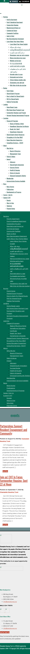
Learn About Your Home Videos (15, 41)
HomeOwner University (16, 132)
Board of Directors (15, 151)
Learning (5, 118)
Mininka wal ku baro (15, 61)
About (5, 145)
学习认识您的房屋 (16, 63)
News (4, 184)
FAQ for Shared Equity (13, 99)
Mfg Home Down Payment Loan (15, 110)
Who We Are (10, 148)
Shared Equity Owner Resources (15, 135)
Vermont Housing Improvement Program (18, 115)
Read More (5, 471)
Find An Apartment (12, 20)
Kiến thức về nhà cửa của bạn (18, 85)
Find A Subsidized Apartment (15, 22)
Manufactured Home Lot (13, 28)
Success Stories (14, 167)
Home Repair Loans (12, 107)
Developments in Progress (14, 192)
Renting (5, 17)
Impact (9, 159)
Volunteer (9, 206)
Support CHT (7, 198)
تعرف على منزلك (15, 47)
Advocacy (12, 162)
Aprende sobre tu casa (16, 74)
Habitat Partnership (12, 102)
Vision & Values (11, 156)
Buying (5, 88)
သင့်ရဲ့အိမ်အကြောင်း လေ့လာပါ (20, 50)
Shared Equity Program (13, 93)
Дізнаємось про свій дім (17, 83)
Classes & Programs (12, 121)
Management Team (15, 154)
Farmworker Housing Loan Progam (16, 113)
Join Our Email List (5, 632)
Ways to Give (10, 203)
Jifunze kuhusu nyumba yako (18, 80)
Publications (10, 189)
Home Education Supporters (14, 140)
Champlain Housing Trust (9, 492)
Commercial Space (12, 30)
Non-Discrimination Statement (15, 39)
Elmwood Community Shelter (18, 176)
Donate (9, 200)
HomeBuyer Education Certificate (19, 126)
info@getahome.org (10, 602)
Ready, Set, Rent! (15, 129)
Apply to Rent (10, 36)
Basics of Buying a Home (17, 124)
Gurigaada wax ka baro (16, 77)
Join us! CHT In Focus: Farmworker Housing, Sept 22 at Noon (14, 480)
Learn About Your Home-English (19, 44)
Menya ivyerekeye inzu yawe (18, 58)
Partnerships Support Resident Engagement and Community (13, 429)
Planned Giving (11, 208)
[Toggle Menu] (0, 13)
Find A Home (10, 91)
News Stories (10, 187)
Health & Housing (15, 170)
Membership (10, 178)
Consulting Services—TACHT (15, 143)
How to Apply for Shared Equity (15, 96)
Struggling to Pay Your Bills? (15, 137)
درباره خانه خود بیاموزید (17, 52)
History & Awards (15, 173)
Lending (5, 104)
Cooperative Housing (12, 25)
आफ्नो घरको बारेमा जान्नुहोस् (17, 66)
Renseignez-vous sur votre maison (19, 55)
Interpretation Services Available (16, 181)
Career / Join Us (7, 195)
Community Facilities (12, 33)
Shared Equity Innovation (17, 165)
